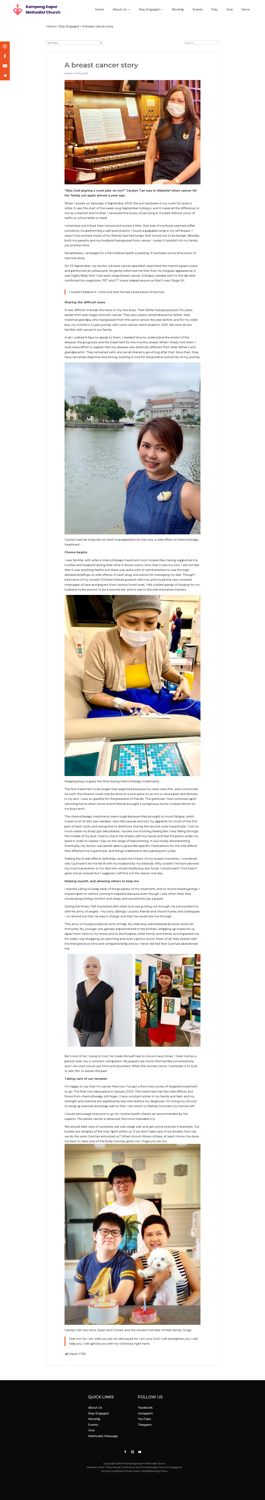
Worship (178, 9)
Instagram (145, 1413)
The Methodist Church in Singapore (161, 1467)
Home (99, 9)
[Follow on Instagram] (132, 1452)
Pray (214, 9)
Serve (245, 9)
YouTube (144, 1419)
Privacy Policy (133, 1471)
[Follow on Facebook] (125, 1452)
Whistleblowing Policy (155, 1471)
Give (229, 9)
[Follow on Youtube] (140, 1452)
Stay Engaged (149, 9)
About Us (120, 9)
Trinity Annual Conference (120, 1467)
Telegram (145, 1424)
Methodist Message (103, 1436)
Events (198, 9)
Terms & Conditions (112, 1471)
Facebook (145, 1407)
